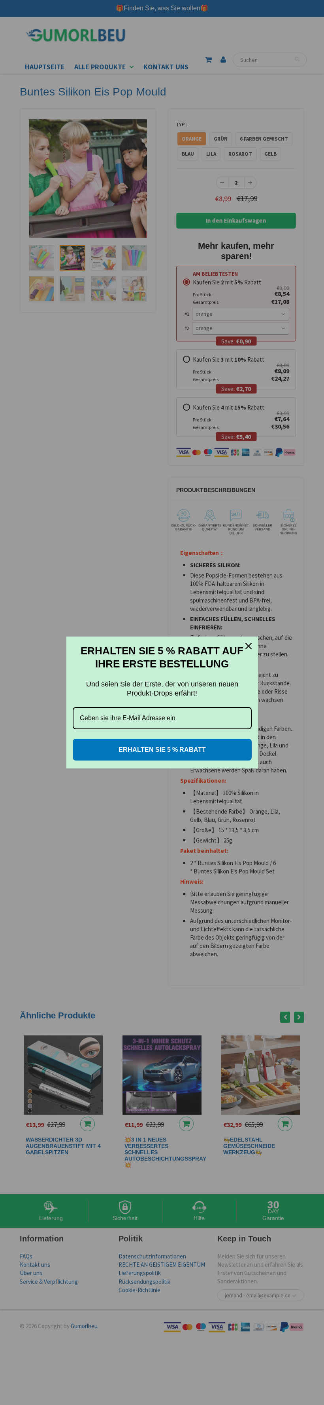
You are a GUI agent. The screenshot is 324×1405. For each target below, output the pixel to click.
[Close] (248, 646)
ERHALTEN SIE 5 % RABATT (162, 749)
